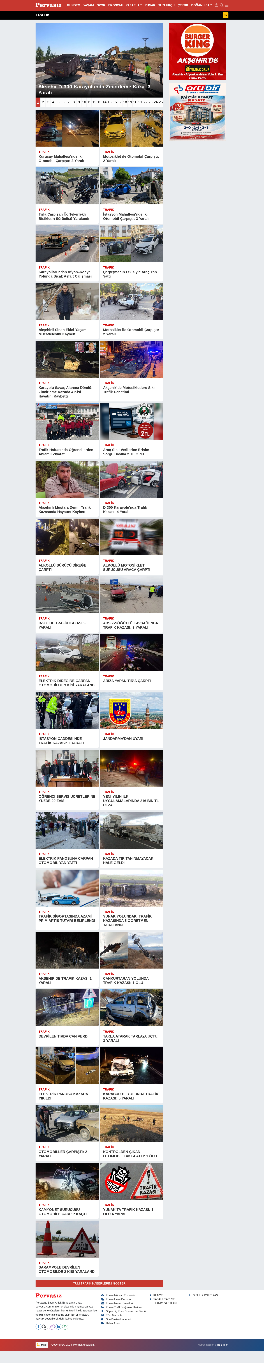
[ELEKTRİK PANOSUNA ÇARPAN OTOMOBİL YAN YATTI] (67, 830)
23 (150, 102)
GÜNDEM (73, 5)
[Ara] (222, 5)
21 (140, 102)
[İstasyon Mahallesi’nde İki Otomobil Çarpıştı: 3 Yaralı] (131, 185)
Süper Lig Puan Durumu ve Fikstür (126, 1311)
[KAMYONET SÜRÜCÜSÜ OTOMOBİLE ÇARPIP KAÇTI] (67, 1181)
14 (104, 102)
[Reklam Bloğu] (197, 51)
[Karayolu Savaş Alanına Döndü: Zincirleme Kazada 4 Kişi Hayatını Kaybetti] (67, 359)
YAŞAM (88, 5)
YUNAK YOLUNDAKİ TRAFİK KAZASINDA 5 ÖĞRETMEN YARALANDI (127, 920)
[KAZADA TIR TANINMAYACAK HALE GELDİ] (131, 830)
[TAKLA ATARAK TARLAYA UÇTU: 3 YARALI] (131, 1007)
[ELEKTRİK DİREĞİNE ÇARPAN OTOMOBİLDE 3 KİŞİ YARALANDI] (67, 652)
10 (84, 102)
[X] (45, 1327)
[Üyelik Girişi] (216, 5)
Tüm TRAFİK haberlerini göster (99, 1283)
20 (135, 102)
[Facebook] (38, 1327)
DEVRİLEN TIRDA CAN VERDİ (64, 1036)
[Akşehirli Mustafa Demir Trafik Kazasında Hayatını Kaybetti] (67, 479)
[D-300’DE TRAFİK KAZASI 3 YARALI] (67, 594)
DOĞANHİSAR (201, 5)
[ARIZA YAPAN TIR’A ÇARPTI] (131, 652)
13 (99, 102)
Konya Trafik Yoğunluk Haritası (124, 1307)
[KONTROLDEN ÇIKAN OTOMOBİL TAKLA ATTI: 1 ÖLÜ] (131, 1123)
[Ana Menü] (226, 5)
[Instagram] (52, 1327)
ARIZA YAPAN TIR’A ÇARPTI (127, 681)
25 (161, 102)
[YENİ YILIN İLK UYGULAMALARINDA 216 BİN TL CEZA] (131, 768)
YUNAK (150, 5)
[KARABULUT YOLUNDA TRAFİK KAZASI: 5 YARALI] (131, 1065)
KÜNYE (158, 1295)
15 (110, 102)
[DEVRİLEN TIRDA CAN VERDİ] (67, 1007)
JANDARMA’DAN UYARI (123, 739)
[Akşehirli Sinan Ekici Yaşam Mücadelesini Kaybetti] (67, 301)
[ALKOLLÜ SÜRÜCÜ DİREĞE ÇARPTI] (67, 537)
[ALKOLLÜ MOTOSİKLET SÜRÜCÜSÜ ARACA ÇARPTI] (131, 537)
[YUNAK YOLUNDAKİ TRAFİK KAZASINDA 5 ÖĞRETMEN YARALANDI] (131, 888)
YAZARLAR (134, 5)
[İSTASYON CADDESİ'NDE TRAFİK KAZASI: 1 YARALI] (67, 710)
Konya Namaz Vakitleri (119, 1303)
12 (94, 102)
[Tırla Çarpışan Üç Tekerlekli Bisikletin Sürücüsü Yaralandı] (67, 185)
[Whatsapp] (65, 1327)
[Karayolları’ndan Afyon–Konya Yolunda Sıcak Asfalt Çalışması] (67, 243)
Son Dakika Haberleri (118, 1319)
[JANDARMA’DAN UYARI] (131, 710)
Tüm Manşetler (115, 1315)
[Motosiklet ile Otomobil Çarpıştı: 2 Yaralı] (131, 128)
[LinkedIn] (58, 1327)
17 (120, 102)
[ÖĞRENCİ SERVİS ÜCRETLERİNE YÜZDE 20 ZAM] (67, 768)
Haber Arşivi (113, 1323)
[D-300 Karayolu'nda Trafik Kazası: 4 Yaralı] (131, 479)
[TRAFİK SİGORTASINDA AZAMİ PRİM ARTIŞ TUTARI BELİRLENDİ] (67, 888)
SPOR (101, 5)
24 (156, 102)
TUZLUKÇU (166, 5)
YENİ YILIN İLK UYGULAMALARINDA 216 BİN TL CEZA (131, 800)
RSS (43, 1344)
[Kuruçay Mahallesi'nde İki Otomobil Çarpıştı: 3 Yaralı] (67, 128)
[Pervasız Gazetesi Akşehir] (49, 5)
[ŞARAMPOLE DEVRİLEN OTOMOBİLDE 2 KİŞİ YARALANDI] (67, 1239)
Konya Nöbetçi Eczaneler (121, 1295)
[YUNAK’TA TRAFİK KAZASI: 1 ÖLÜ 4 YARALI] (131, 1181)
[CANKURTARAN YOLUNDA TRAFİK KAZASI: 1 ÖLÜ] (131, 950)
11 (89, 102)
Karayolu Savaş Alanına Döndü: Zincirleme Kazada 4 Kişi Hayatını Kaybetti (65, 392)
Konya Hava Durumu (118, 1299)
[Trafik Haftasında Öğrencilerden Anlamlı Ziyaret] (67, 421)
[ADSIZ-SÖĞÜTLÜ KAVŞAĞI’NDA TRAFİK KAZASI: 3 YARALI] (131, 594)
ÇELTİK (183, 5)
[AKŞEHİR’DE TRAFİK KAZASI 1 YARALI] (67, 950)
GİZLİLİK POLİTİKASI (206, 1295)
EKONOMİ (115, 5)
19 (130, 102)
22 (145, 102)
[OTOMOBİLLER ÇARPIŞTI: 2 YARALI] (67, 1123)
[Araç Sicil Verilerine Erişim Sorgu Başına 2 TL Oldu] (131, 421)
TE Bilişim (222, 1344)
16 (115, 102)
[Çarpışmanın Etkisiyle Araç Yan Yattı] (131, 243)
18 (125, 102)
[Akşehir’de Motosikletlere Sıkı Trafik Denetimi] (131, 359)
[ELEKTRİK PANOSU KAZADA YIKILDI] (67, 1065)
